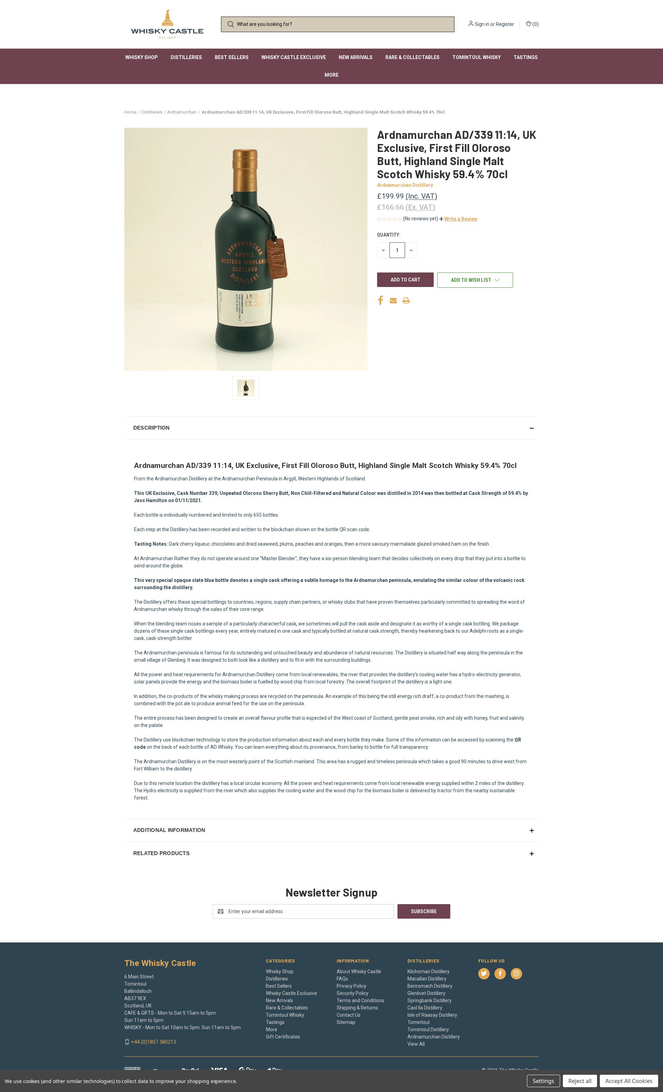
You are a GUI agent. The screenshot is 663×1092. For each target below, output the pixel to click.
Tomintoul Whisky (476, 57)
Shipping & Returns (357, 1007)
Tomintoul (418, 1022)
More (331, 75)
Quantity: (388, 235)
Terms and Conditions (360, 1000)
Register (505, 24)
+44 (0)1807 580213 (153, 1042)
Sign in (482, 24)
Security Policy (352, 993)
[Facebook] (380, 300)
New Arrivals (356, 57)
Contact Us (349, 1015)
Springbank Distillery (429, 1000)
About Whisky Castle (359, 971)
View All (416, 1044)
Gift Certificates (283, 1037)
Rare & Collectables (412, 57)
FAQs (342, 978)
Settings (543, 1081)
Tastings (525, 57)
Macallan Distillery (426, 978)
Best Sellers (232, 57)
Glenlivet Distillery (426, 993)
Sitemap (346, 1022)
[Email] (393, 300)
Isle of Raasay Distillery (432, 1015)
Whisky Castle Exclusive (293, 57)
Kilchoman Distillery (428, 971)
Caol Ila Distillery (424, 1007)
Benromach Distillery (429, 986)
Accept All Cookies (629, 1081)
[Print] (406, 300)
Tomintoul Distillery (428, 1029)
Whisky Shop (141, 57)
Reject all (580, 1081)
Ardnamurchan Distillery (433, 1037)
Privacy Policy (351, 986)
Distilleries (186, 57)
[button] (458, 219)
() (535, 24)
